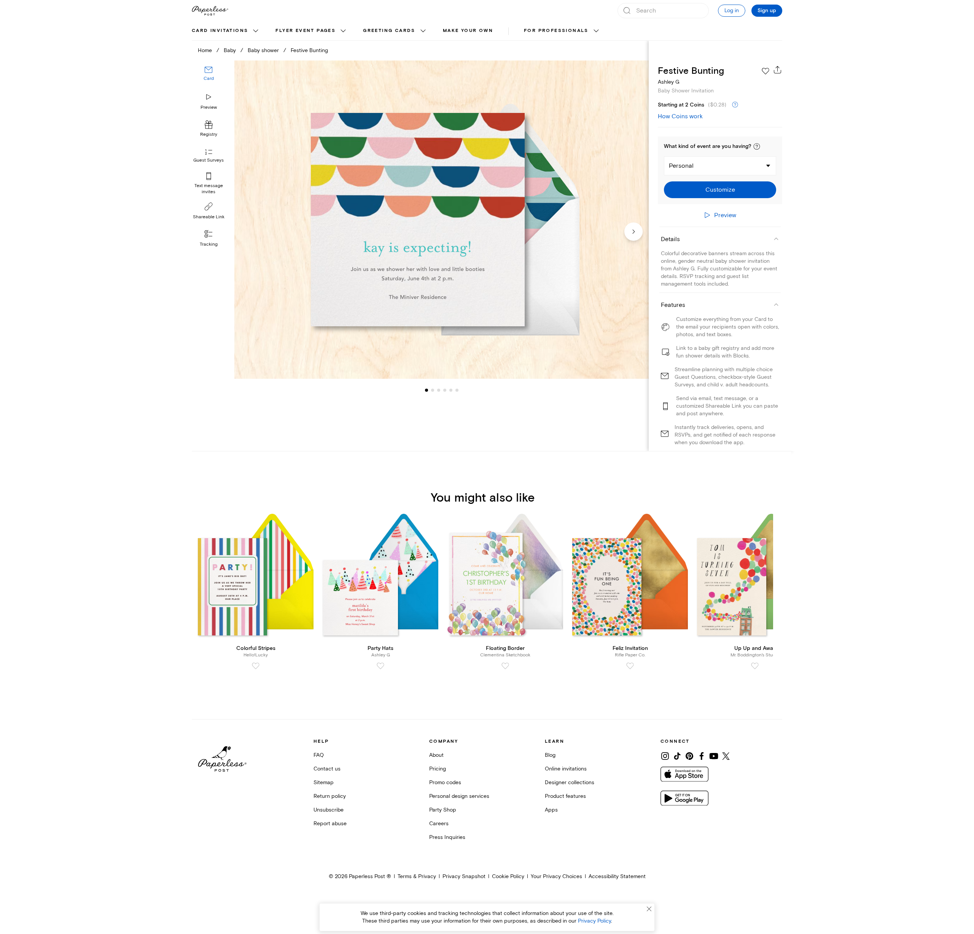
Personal (681, 166)
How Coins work (680, 116)
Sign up (767, 10)
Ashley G (669, 82)
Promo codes (445, 782)
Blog (550, 755)
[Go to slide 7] (456, 390)
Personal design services (459, 796)
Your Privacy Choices (556, 876)
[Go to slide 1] (426, 390)
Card (209, 79)
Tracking (209, 244)
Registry (208, 135)
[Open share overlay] (777, 69)
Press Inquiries (447, 837)
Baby (230, 50)
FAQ (319, 755)
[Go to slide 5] (444, 390)
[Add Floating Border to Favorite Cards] (505, 665)
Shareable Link (208, 217)
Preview (209, 107)
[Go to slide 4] (438, 390)
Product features (565, 796)
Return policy (330, 796)
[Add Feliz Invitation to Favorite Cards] (630, 665)
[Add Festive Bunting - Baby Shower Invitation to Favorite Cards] (765, 71)
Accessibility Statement (617, 876)
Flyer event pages (305, 30)
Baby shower (263, 50)
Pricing (437, 769)
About (436, 755)
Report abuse (330, 823)
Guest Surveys (208, 161)
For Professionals (556, 30)
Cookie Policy (508, 876)
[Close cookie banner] (649, 908)
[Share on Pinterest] (689, 756)
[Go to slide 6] (450, 390)
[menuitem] (226, 31)
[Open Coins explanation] (735, 105)
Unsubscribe (329, 810)
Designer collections (569, 782)
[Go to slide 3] (432, 390)
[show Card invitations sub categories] (255, 31)
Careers (439, 823)
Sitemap (324, 782)
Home (205, 50)
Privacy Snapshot (463, 876)
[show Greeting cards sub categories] (423, 31)
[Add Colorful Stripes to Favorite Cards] (255, 665)
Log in (731, 10)
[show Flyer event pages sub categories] (343, 31)
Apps (551, 810)
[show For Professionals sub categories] (596, 31)
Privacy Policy (594, 921)
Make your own (468, 30)
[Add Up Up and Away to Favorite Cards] (754, 665)
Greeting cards (389, 30)
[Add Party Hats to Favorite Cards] (380, 665)
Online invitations (566, 769)
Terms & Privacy (417, 876)
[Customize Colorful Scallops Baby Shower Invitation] (441, 219)
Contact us (327, 769)
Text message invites (208, 189)
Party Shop (442, 810)
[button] (757, 146)
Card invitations (220, 30)
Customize (720, 190)
